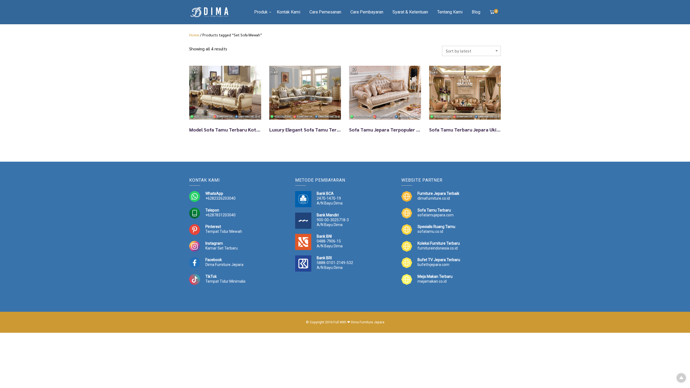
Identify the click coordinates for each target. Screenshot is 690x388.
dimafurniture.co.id (434, 198)
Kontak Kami (288, 12)
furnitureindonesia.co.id (438, 248)
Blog (476, 12)
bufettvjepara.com (433, 264)
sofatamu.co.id (430, 231)
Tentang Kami (450, 12)
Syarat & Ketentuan (410, 12)
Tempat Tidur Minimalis (225, 281)
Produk (261, 12)
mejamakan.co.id (432, 281)
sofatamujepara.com (436, 215)
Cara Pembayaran (366, 12)
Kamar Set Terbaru (221, 248)
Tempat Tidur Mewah (223, 231)
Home (194, 34)
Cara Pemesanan (325, 12)
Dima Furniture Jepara (224, 264)
